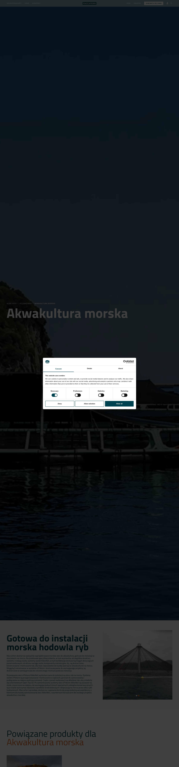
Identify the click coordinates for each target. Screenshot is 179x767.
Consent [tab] (58, 369)
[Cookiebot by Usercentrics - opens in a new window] (125, 361)
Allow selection (89, 404)
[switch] (78, 395)
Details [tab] (89, 368)
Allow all (119, 404)
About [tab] (120, 368)
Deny (60, 404)
